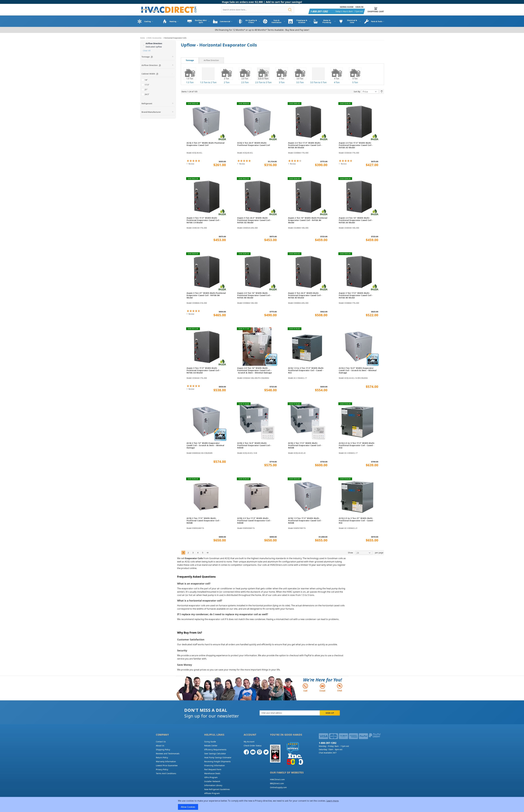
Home (142, 38)
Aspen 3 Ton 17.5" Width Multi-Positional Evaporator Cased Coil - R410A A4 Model (204, 370)
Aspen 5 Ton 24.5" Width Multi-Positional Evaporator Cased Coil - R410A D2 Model (254, 220)
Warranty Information (166, 761)
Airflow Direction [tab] (150, 65)
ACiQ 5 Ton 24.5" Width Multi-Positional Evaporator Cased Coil (253, 144)
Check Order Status (253, 745)
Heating (172, 21)
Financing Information (214, 765)
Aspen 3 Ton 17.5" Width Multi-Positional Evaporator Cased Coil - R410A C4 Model (204, 220)
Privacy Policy (162, 769)
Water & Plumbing (326, 21)
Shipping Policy (163, 749)
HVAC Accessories (155, 38)
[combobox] (257, 9)
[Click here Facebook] (246, 752)
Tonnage (190, 60)
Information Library (213, 785)
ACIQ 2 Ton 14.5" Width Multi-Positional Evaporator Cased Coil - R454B (254, 445)
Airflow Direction (211, 60)
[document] (262, 804)
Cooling (147, 21)
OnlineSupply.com (278, 787)
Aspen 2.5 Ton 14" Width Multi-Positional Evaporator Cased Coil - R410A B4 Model (254, 295)
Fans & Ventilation (276, 21)
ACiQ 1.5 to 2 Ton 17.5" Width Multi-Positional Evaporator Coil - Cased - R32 (306, 370)
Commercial (225, 21)
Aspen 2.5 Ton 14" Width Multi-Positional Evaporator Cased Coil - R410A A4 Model (356, 220)
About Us (160, 745)
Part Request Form (212, 769)
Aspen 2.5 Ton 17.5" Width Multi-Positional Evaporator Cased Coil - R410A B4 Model (305, 145)
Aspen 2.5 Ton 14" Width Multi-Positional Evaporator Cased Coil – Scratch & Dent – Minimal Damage (254, 370)
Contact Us (161, 741)
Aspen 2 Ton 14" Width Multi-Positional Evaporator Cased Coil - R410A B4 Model (307, 220)
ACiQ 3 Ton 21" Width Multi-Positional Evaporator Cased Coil (206, 144)
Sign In (359, 7)
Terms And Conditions (166, 773)
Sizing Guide (347, 7)
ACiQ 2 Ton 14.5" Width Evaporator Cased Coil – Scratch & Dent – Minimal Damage (357, 370)
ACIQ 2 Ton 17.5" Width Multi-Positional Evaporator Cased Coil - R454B (305, 445)
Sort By (357, 91)
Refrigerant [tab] (147, 103)
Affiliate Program (212, 793)
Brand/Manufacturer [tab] (151, 112)
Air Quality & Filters (251, 21)
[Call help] (305, 687)
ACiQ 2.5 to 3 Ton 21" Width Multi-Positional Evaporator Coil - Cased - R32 (356, 520)
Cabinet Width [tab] (148, 73)
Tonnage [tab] (146, 56)
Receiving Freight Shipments (217, 761)
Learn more (332, 800)
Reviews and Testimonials (167, 753)
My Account (249, 741)
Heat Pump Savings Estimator (217, 757)
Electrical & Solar (352, 21)
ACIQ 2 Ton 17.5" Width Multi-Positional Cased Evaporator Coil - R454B (204, 520)
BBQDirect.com (277, 783)
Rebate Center (210, 745)
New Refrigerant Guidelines (217, 789)
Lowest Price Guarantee (167, 765)
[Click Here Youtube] (252, 752)
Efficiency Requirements (215, 749)
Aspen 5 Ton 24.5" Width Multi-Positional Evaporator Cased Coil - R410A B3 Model (305, 295)
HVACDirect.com (277, 779)
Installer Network (212, 781)
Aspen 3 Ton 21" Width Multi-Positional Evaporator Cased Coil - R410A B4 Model (206, 295)
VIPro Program (211, 777)
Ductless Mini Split (201, 21)
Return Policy (162, 757)
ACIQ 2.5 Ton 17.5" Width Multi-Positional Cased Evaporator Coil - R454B (254, 520)
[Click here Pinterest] (259, 752)
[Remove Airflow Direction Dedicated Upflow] (144, 45)
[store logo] (168, 9)
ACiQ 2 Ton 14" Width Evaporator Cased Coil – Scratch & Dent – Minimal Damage (205, 445)
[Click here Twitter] (266, 752)
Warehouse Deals (212, 773)
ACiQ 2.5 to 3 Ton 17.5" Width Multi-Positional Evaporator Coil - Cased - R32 (357, 445)
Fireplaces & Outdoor (301, 21)
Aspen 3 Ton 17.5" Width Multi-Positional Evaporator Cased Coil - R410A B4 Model (356, 295)
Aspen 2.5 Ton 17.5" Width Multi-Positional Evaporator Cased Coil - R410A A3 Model (356, 145)
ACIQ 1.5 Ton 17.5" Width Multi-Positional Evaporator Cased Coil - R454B (305, 520)
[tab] (190, 60)
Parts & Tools (376, 21)
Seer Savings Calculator (215, 753)
